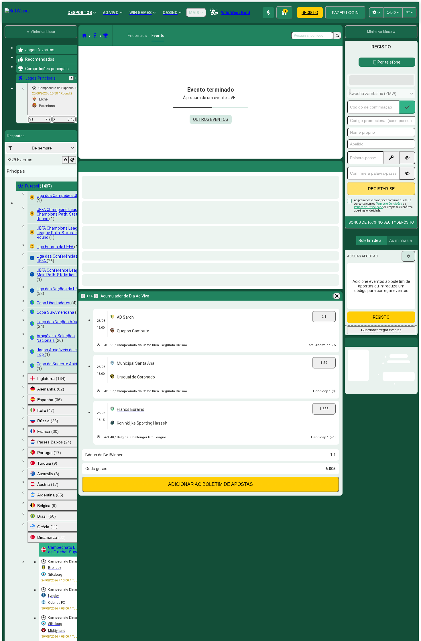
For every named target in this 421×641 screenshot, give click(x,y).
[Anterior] (71, 78)
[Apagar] (336, 165)
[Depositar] (268, 12)
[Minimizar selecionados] (65, 159)
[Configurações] (408, 302)
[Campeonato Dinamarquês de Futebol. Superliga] (105, 35)
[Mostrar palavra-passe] (407, 203)
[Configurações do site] (376, 12)
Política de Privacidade (368, 253)
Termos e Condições (389, 249)
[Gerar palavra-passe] (391, 203)
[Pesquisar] (337, 35)
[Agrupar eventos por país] (72, 159)
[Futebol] (95, 35)
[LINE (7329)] (84, 35)
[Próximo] (96, 165)
